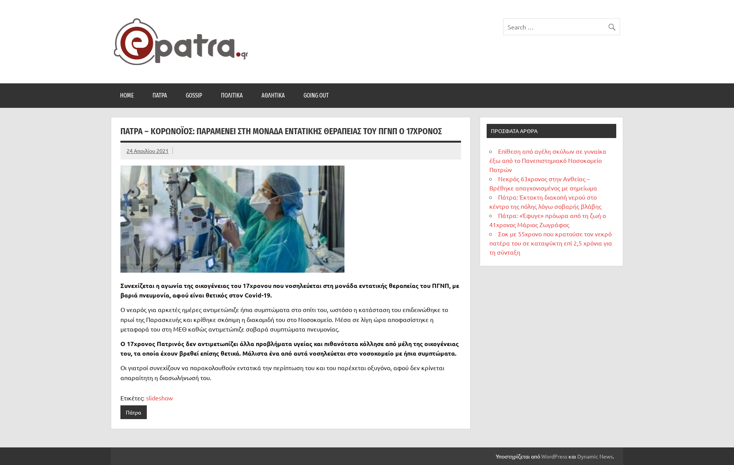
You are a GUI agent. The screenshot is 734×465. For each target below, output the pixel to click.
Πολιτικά (232, 95)
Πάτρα (160, 95)
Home (127, 95)
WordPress (554, 456)
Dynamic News (595, 456)
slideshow (159, 398)
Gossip (194, 95)
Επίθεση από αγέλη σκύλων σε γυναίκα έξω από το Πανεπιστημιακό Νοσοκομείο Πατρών (547, 160)
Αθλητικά (273, 95)
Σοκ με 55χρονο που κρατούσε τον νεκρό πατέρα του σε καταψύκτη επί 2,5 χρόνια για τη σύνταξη (550, 243)
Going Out (316, 95)
